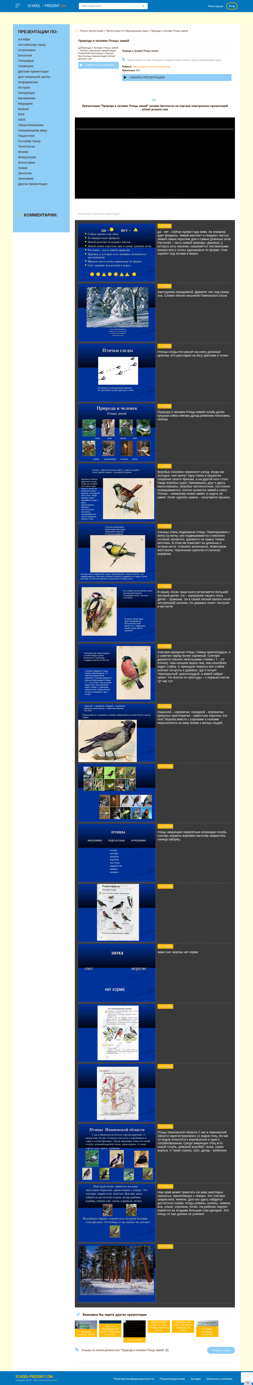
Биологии (25, 55)
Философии (26, 162)
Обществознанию (31, 125)
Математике (26, 98)
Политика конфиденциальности (133, 1378)
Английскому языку (32, 44)
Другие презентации (32, 184)
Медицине (25, 103)
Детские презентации (33, 71)
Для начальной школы (34, 77)
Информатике (28, 82)
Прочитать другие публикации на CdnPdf (155, 197)
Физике (23, 152)
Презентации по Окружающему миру (151, 66)
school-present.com (34, 1377)
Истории (24, 87)
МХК (21, 114)
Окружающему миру (32, 130)
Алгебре (24, 39)
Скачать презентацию (147, 77)
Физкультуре (27, 157)
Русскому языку (29, 141)
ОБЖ (21, 119)
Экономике (26, 178)
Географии (26, 61)
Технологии (26, 146)
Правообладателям (172, 1378)
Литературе (26, 93)
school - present (47, 6)
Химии (22, 168)
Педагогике (26, 135)
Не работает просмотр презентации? (99, 213)
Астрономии (26, 50)
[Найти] (143, 6)
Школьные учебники (219, 1378)
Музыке (23, 109)
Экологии (25, 173)
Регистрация (215, 6)
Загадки (196, 1378)
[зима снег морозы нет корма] (117, 1001)
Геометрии (25, 66)
